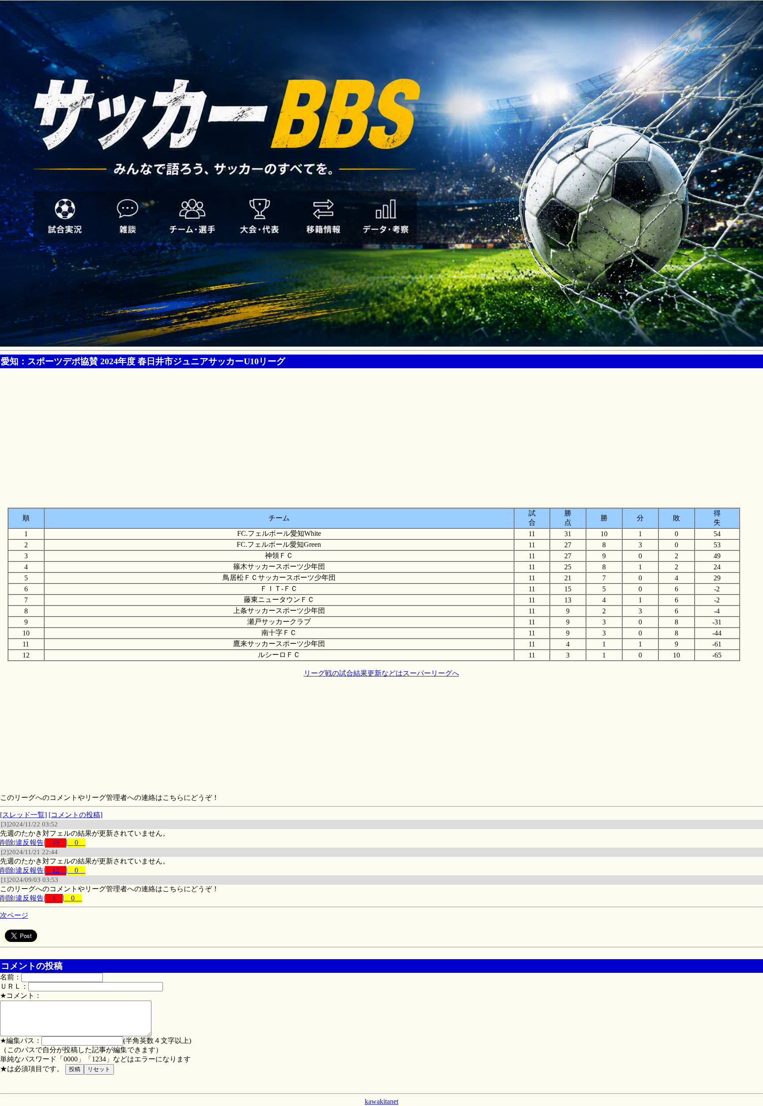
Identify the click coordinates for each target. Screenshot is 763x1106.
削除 (7, 842)
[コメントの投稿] (75, 814)
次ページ (14, 915)
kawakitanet (381, 1101)
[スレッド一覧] (23, 814)
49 (55, 842)
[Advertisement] (381, 433)
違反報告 (29, 842)
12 (55, 870)
